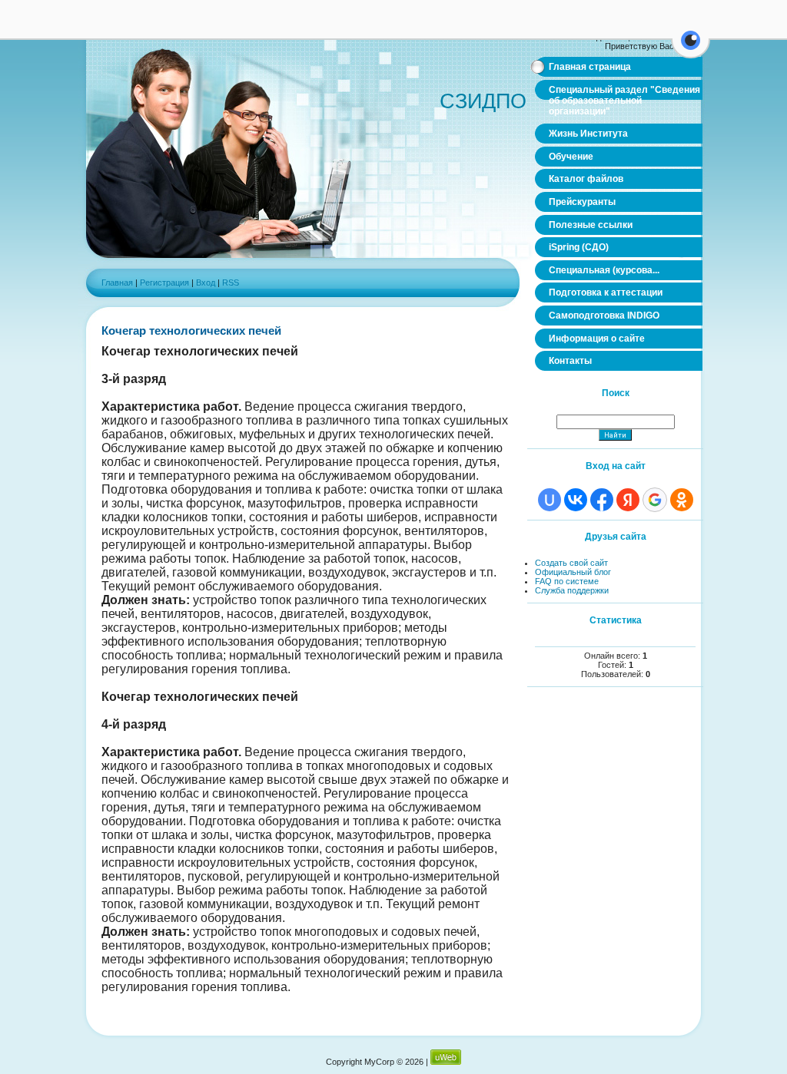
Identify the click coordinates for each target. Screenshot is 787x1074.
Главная (117, 282)
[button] (690, 49)
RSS (230, 282)
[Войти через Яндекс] (627, 499)
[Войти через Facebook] (601, 499)
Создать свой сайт (571, 562)
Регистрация (164, 282)
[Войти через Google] (655, 499)
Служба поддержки (572, 590)
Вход (205, 282)
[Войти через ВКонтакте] (575, 499)
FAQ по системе (567, 581)
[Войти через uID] (549, 499)
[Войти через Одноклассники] (681, 499)
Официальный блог (573, 572)
